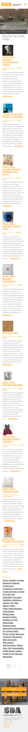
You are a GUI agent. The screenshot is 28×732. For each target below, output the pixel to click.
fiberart (6, 606)
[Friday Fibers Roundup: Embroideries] (7, 269)
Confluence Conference (13, 589)
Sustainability (18, 648)
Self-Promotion (9, 645)
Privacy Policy (7, 725)
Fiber (16, 603)
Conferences (8, 586)
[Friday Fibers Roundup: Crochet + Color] (7, 217)
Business (16, 583)
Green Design (8, 611)
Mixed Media (8, 623)
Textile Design (9, 651)
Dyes (13, 594)
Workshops (7, 656)
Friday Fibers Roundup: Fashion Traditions (11, 439)
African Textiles (9, 580)
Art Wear (20, 580)
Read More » (7, 96)
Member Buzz (8, 614)
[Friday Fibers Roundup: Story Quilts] (7, 532)
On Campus (8, 631)
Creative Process (10, 591)
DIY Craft (6, 594)
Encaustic (17, 597)
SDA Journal (8, 642)
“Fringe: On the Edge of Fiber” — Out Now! (12, 115)
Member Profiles (10, 617)
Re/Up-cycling (9, 634)
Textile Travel (8, 654)
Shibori (20, 645)
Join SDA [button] (13, 689)
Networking (19, 628)
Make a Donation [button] (13, 694)
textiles (18, 651)
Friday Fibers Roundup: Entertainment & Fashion (10, 61)
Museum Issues (9, 625)
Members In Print (10, 620)
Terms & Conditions (8, 723)
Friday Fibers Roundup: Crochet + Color (12, 226)
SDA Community (10, 639)
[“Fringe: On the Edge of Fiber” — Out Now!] (7, 107)
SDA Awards (17, 637)
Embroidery (8, 597)
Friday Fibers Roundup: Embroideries (9, 279)
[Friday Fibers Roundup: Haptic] (7, 482)
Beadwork (7, 583)
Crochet (21, 591)
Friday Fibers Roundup (12, 608)
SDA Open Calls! (10, 332)
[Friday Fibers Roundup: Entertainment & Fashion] (7, 50)
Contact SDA (6, 727)
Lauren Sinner (7, 496)
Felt (11, 603)
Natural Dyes (8, 628)
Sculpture (7, 637)
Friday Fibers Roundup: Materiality (12, 383)
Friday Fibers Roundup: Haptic (10, 490)
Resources (20, 634)
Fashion (6, 603)
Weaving (18, 654)
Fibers (12, 606)
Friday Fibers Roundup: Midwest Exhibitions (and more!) (11, 170)
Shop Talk (7, 648)
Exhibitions (17, 600)
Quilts (15, 631)
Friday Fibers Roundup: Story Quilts (13, 540)
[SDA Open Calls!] (7, 326)
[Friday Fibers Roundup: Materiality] (7, 375)
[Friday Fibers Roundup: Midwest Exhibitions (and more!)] (7, 160)
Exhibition (7, 600)
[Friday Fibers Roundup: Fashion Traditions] (7, 430)
